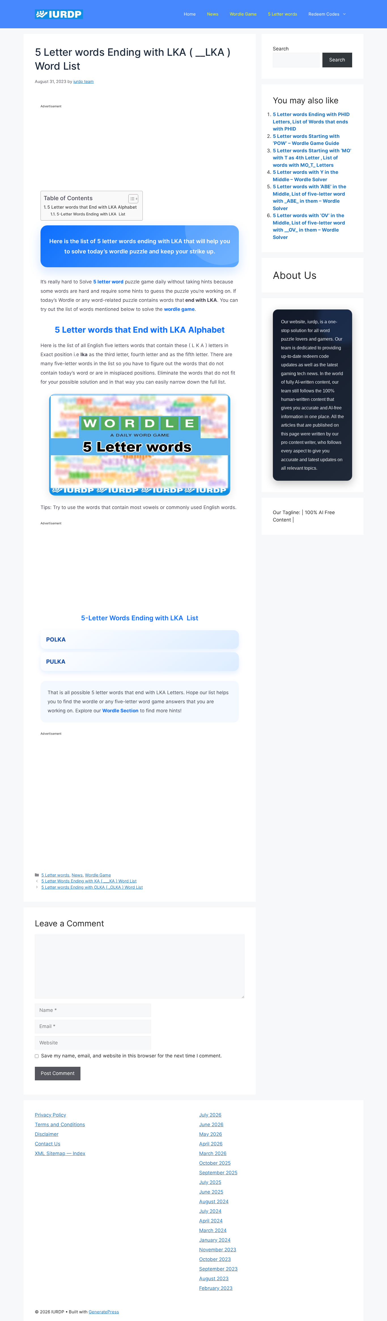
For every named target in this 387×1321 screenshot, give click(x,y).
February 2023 (216, 1288)
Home (190, 14)
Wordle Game (243, 14)
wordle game (179, 309)
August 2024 (214, 1201)
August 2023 (214, 1278)
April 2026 (211, 1144)
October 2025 (215, 1163)
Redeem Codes (324, 14)
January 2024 (215, 1240)
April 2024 (211, 1221)
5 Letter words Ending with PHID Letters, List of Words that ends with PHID (311, 122)
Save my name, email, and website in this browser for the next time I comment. (131, 1056)
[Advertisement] (140, 149)
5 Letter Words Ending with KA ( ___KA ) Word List (89, 880)
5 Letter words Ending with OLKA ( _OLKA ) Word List (92, 887)
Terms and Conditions (60, 1124)
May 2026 (210, 1134)
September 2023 (218, 1269)
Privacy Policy (50, 1115)
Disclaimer (46, 1134)
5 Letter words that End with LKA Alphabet (92, 207)
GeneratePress (104, 1311)
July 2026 (210, 1115)
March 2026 (213, 1153)
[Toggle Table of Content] (130, 199)
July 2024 (210, 1211)
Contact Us (47, 1144)
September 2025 (218, 1172)
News (212, 14)
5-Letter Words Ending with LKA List (91, 214)
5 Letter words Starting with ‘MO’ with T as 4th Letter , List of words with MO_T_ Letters (312, 158)
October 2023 (215, 1259)
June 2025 (211, 1192)
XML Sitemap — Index (60, 1153)
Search (281, 49)
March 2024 (213, 1230)
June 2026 (211, 1124)
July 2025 (210, 1182)
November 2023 (217, 1249)
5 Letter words (282, 14)
